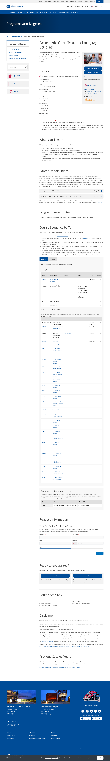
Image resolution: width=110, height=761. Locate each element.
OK (100, 758)
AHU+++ (44, 348)
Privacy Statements (47, 748)
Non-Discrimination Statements (62, 748)
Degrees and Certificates (15, 52)
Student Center (48, 1)
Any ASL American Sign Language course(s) (57, 361)
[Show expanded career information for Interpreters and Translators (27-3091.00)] (101, 191)
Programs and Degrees (15, 12)
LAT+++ (44, 426)
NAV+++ (44, 431)
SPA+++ (44, 466)
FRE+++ (44, 379)
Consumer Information (34, 748)
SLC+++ (44, 459)
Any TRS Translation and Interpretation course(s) (57, 479)
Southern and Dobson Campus (18, 707)
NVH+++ (44, 437)
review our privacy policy (52, 758)
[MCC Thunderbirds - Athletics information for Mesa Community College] (91, 696)
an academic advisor (62, 236)
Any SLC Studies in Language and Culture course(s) (57, 460)
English (96, 6)
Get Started (69, 6)
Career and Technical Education (17, 58)
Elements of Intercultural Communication (56, 342)
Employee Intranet (55, 738)
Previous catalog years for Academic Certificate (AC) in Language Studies (59, 667)
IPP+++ (44, 402)
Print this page (91, 85)
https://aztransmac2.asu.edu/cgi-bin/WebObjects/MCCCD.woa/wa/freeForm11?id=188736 (64, 646)
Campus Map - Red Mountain (48, 715)
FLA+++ (44, 372)
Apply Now (100, 1)
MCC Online (11, 721)
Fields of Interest (13, 55)
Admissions (32, 732)
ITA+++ (44, 409)
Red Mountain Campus (49, 707)
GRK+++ (44, 390)
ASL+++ (44, 359)
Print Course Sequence (92, 93)
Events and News (63, 12)
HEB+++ (44, 396)
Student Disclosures (34, 741)
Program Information (90, 77)
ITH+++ (44, 414)
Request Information (81, 6)
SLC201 (44, 279)
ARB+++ (44, 354)
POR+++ (44, 448)
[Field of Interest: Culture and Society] (93, 100)
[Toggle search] (102, 6)
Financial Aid (32, 735)
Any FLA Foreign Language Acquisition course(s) (58, 374)
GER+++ (44, 385)
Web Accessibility (77, 748)
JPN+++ (44, 420)
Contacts (80, 1)
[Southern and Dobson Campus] (21, 697)
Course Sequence (89, 89)
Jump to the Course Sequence (94, 91)
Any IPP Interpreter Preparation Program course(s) (58, 403)
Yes (43, 115)
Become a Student (93, 72)
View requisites (68, 333)
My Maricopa (56, 1)
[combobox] (95, 6)
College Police (54, 735)
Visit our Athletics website (91, 705)
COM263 (44, 341)
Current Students (41, 12)
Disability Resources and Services (37, 738)
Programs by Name (13, 49)
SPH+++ (44, 472)
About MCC (74, 12)
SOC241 (44, 326)
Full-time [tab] (43, 259)
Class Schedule (64, 1)
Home (8, 36)
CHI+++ (44, 367)
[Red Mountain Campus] (55, 697)
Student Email (73, 1)
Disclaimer (100, 202)
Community (52, 12)
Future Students (29, 12)
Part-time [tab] (52, 259)
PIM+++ (44, 442)
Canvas (40, 1)
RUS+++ (44, 453)
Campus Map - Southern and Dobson (16, 715)
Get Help (9, 741)
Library (86, 1)
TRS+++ (44, 477)
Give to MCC (92, 1)
